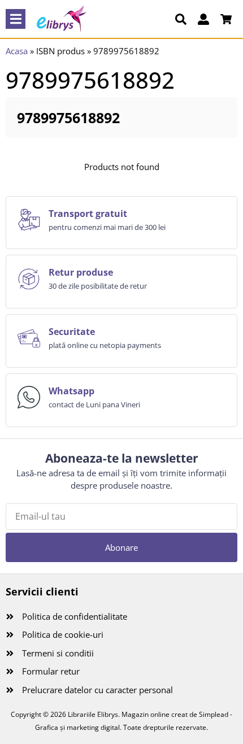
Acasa (17, 50)
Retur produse (81, 272)
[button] (15, 19)
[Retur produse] (29, 279)
